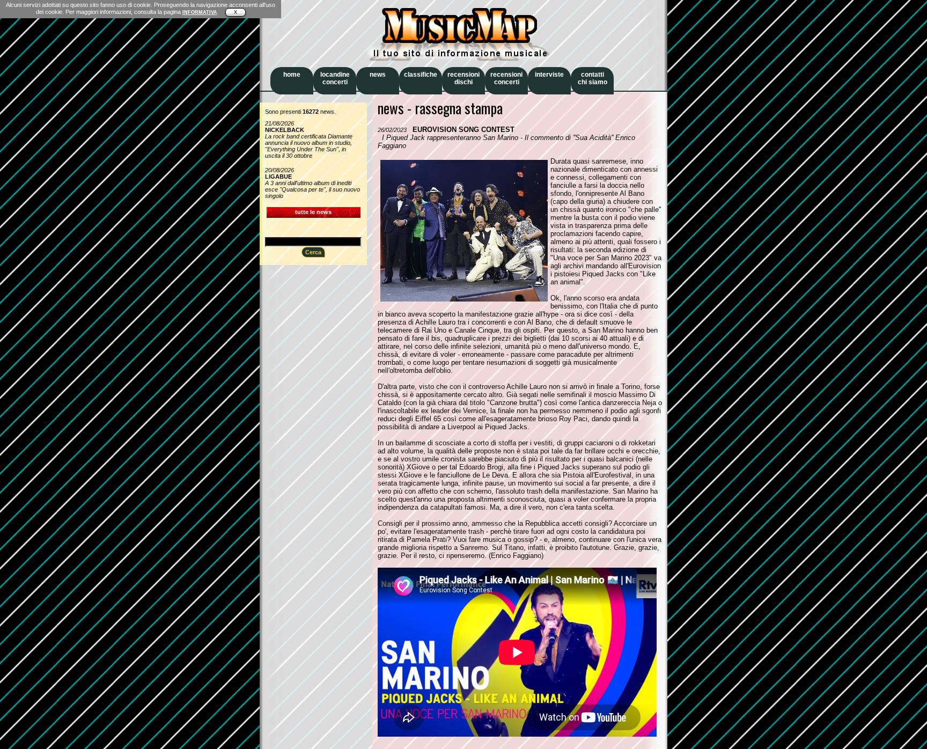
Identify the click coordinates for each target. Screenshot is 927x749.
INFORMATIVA (199, 12)
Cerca (313, 252)
